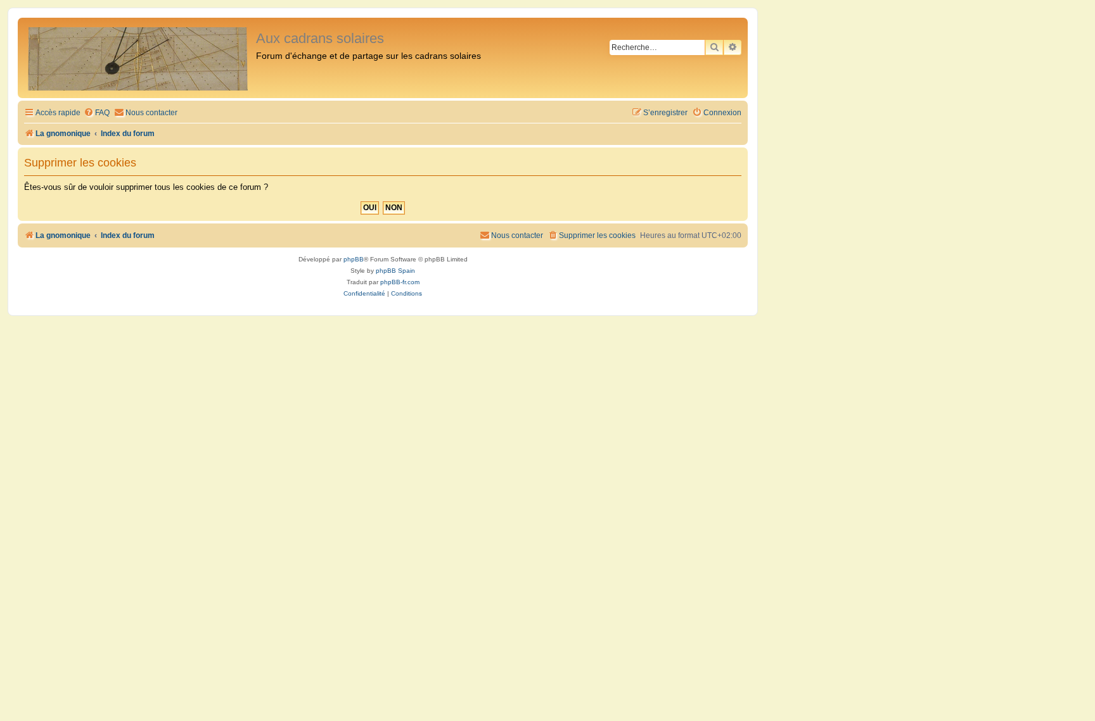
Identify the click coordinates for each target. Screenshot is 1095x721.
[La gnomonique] (138, 58)
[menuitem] (97, 113)
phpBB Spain (395, 270)
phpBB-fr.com (399, 282)
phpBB (353, 259)
